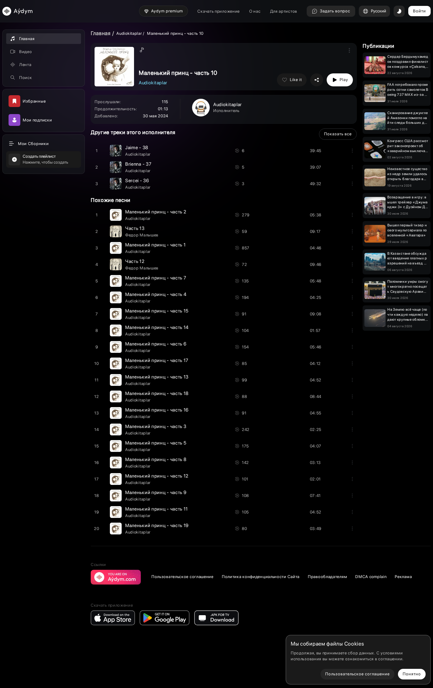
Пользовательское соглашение (182, 576)
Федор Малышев (141, 235)
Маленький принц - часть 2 (155, 212)
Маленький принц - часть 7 (155, 278)
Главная (101, 33)
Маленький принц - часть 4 (156, 294)
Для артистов (283, 11)
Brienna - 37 (138, 164)
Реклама (403, 576)
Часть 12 (135, 261)
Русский (378, 11)
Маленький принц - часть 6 (156, 344)
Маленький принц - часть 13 (157, 377)
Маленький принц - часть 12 (157, 476)
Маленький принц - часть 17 (157, 360)
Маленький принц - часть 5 (155, 443)
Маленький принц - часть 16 (157, 410)
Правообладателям (327, 576)
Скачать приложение (218, 11)
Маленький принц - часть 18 (157, 393)
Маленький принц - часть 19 (157, 525)
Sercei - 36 (137, 180)
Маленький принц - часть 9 (156, 492)
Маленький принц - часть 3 (155, 426)
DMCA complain (370, 576)
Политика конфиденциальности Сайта (261, 576)
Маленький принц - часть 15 (157, 311)
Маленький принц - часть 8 (156, 459)
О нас (255, 11)
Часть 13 (135, 228)
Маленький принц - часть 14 (157, 327)
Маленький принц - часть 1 (155, 245)
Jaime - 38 (136, 147)
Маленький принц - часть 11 (156, 509)
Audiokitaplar (129, 33)
